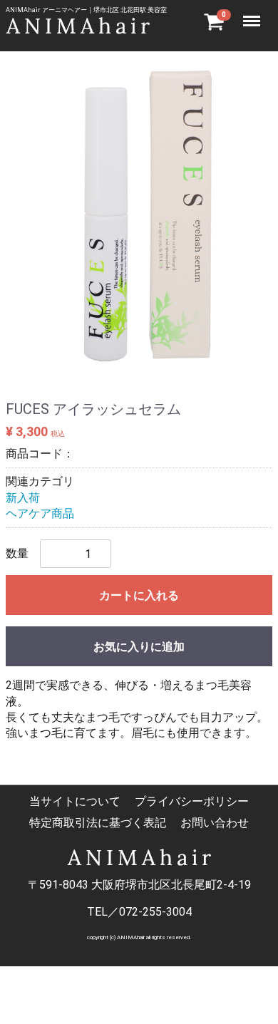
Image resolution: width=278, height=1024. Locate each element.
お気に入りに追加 (139, 646)
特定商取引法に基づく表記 (97, 822)
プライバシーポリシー (192, 801)
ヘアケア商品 (40, 513)
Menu (253, 13)
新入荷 (23, 498)
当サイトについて (74, 801)
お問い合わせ (214, 822)
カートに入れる (139, 595)
